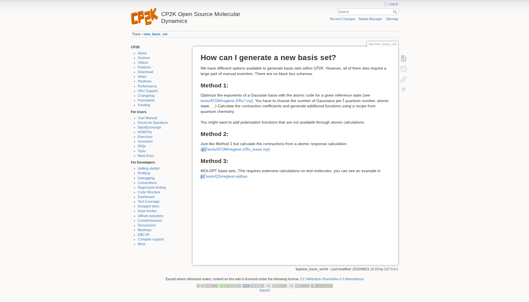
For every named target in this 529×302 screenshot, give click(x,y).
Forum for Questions (153, 123)
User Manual (147, 118)
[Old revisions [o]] (403, 69)
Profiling (144, 173)
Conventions (147, 183)
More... (143, 244)
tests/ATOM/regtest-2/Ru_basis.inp (237, 149)
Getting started (149, 168)
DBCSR (144, 235)
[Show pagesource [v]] (403, 58)
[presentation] (343, 100)
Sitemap (392, 19)
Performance (147, 86)
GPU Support (148, 91)
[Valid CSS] (299, 286)
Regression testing (152, 187)
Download (145, 72)
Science (144, 58)
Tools (142, 151)
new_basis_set (156, 34)
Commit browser (150, 221)
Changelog (146, 96)
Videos (143, 63)
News (142, 77)
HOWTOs (145, 132)
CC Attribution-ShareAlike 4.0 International (332, 279)
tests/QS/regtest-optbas (226, 176)
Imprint (265, 290)
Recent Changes (342, 19)
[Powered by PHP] (253, 286)
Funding (144, 105)
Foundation (146, 100)
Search (395, 12)
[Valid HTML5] (276, 286)
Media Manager (370, 19)
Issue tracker (147, 211)
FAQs (142, 146)
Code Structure (149, 192)
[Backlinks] (403, 79)
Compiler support (151, 239)
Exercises (145, 137)
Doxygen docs (148, 206)
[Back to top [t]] (403, 90)
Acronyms (145, 141)
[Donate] (230, 286)
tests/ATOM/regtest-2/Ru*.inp (226, 100)
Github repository (150, 216)
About (142, 53)
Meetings (145, 230)
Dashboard (146, 197)
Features (144, 67)
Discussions (147, 225)
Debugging (146, 178)
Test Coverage (149, 202)
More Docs (146, 156)
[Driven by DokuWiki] (322, 286)
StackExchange (149, 127)
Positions (145, 81)
